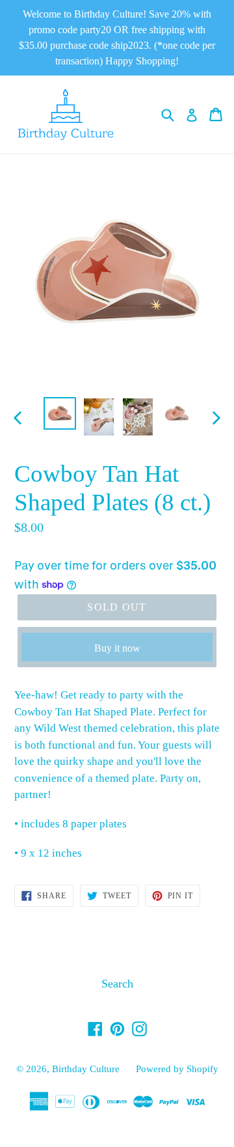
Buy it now (117, 648)
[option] (59, 413)
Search (117, 983)
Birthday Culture (86, 1069)
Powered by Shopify (177, 1069)
